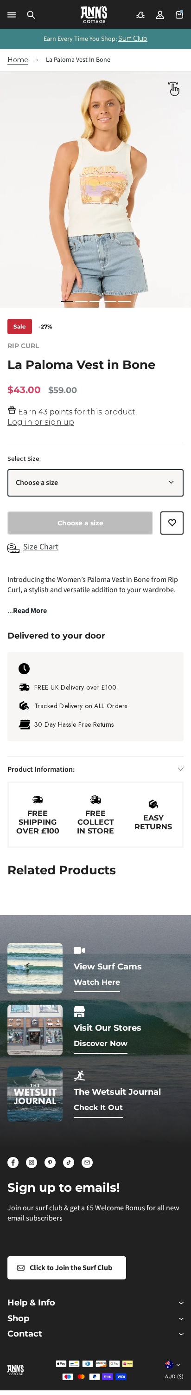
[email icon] (87, 1162)
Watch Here (97, 982)
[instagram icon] (31, 1162)
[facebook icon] (13, 1162)
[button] (31, 14)
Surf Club (132, 38)
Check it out (98, 1107)
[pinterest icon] (50, 1162)
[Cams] (140, 14)
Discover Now (100, 1043)
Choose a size (37, 483)
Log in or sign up (40, 422)
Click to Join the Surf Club (71, 1268)
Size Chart (40, 547)
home (17, 60)
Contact (24, 1334)
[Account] (160, 14)
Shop (18, 1319)
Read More (30, 611)
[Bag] (179, 14)
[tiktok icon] (68, 1162)
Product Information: (41, 769)
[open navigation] (11, 15)
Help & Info (31, 1303)
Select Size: (24, 459)
